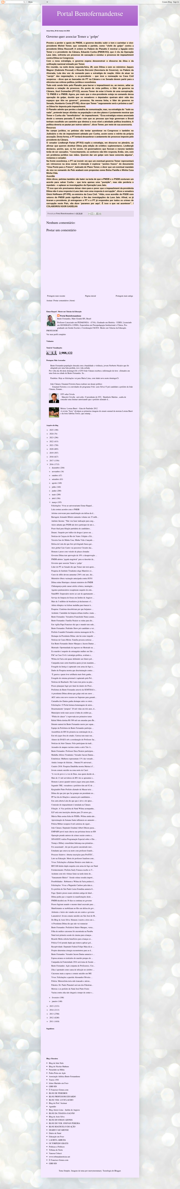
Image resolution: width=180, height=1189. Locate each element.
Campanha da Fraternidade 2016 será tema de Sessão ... (73, 962)
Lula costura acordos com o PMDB (65, 509)
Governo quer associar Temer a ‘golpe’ (66, 563)
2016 (52, 464)
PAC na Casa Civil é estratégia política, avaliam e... (71, 655)
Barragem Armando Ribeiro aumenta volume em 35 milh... (75, 517)
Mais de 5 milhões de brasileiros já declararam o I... (72, 601)
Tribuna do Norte (56, 1150)
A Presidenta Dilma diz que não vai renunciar (69, 923)
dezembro (56, 467)
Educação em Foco (56, 1136)
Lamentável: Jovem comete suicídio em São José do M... (73, 915)
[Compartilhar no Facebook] (97, 213)
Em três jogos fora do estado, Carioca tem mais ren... (72, 735)
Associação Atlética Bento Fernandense (64, 1076)
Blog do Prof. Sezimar (58, 1103)
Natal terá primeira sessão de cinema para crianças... (72, 935)
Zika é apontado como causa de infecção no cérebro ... (73, 969)
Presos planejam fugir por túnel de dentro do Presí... (72, 685)
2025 (52, 430)
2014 (52, 1009)
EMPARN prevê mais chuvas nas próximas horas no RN (73, 831)
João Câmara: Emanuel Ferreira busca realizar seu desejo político (76, 384)
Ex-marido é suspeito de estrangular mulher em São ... (73, 651)
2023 (52, 437)
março (54, 502)
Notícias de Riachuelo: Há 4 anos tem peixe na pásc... (72, 682)
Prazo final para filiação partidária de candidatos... (71, 528)
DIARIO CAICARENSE (59, 1130)
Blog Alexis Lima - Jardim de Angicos (64, 1109)
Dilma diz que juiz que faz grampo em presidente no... (73, 793)
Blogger (117, 1170)
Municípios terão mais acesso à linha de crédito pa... (72, 712)
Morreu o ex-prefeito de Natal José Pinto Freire (70, 988)
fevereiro (56, 997)
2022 (52, 441)
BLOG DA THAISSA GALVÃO (62, 1113)
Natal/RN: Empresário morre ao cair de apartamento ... (73, 593)
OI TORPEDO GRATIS (58, 1143)
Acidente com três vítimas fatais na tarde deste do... (71, 873)
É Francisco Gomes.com (58, 1089)
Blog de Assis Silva (56, 1116)
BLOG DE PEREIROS (58, 1093)
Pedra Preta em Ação (57, 1073)
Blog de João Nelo (56, 1063)
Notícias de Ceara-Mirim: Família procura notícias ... (72, 639)
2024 (52, 433)
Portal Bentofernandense (70, 315)
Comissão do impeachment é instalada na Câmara (70, 804)
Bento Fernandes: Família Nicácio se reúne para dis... (72, 620)
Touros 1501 (54, 1079)
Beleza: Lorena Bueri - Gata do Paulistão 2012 (79, 408)
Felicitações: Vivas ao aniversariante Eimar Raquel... (72, 505)
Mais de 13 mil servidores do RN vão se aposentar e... (72, 778)
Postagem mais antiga (124, 295)
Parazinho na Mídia (56, 1069)
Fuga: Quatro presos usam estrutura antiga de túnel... (72, 893)
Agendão (52, 1106)
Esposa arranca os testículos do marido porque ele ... (72, 958)
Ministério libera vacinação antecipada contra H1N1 (72, 578)
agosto (55, 483)
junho (54, 490)
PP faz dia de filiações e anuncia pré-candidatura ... (71, 797)
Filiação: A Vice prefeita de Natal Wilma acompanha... (73, 808)
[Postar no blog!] (92, 213)
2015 (52, 1006)
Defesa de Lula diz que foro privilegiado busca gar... (72, 544)
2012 (52, 1017)
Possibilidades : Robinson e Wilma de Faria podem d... (73, 881)
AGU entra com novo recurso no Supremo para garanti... (74, 697)
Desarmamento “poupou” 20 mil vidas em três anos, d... (73, 708)
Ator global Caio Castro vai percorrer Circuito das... (72, 547)
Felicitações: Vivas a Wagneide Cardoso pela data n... (72, 885)
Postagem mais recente (56, 295)
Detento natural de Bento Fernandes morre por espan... (73, 724)
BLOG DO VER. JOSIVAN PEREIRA (64, 1123)
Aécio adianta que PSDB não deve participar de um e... (73, 524)
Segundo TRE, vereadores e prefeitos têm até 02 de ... (72, 785)
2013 (52, 1013)
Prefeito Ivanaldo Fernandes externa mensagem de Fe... (73, 632)
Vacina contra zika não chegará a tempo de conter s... (72, 992)
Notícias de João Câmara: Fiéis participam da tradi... (72, 743)
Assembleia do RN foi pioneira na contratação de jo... (72, 731)
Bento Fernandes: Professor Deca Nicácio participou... (72, 751)
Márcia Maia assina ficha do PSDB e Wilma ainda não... (73, 816)
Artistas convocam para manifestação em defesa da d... (73, 513)
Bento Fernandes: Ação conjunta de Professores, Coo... (73, 965)
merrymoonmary (95, 1170)
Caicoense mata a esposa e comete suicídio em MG (71, 973)
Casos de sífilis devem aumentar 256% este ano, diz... (72, 574)
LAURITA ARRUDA (57, 1140)
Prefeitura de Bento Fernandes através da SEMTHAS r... (73, 689)
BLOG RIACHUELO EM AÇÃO (62, 1126)
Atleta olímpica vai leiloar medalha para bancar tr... (71, 605)
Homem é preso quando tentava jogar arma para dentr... (73, 781)
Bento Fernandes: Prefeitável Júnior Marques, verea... (72, 927)
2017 (52, 460)
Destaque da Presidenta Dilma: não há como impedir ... (73, 636)
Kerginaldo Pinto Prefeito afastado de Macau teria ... (72, 789)
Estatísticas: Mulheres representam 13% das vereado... (72, 758)
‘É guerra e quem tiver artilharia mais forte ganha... (72, 674)
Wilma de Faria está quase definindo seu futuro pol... (72, 659)
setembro (56, 479)
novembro (56, 471)
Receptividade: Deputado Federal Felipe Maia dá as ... (72, 946)
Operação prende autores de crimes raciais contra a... (72, 835)
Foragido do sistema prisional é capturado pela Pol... (72, 678)
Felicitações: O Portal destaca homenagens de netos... (72, 705)
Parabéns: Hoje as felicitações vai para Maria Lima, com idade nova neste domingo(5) (84, 378)
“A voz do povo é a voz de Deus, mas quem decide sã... (73, 774)
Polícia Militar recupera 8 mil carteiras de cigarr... (71, 823)
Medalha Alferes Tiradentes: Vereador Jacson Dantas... (73, 754)
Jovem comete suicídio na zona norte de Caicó (69, 770)
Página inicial (90, 295)
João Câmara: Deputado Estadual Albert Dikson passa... (73, 827)
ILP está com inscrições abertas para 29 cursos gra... (72, 812)
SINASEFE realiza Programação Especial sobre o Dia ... (74, 839)
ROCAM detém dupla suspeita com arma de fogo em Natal (74, 866)
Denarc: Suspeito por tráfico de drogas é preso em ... (72, 532)
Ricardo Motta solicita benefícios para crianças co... (71, 939)
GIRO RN (53, 1086)
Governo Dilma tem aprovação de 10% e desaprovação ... (74, 555)
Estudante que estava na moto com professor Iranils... (72, 850)
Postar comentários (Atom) (64, 300)
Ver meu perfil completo (56, 334)
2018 (52, 456)
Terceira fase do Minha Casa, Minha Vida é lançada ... (72, 540)
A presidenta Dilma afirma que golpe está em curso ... (72, 693)
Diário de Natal (55, 1133)
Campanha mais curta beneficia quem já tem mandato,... (73, 662)
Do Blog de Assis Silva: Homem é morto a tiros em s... (73, 919)
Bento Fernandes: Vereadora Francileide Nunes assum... (73, 616)
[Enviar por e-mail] (89, 213)
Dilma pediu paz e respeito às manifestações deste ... (72, 896)
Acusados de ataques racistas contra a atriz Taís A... (71, 747)
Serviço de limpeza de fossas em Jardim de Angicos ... (72, 597)
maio (54, 494)
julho (54, 487)
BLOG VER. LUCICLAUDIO (61, 1100)
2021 (52, 445)
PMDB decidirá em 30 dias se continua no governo (71, 900)
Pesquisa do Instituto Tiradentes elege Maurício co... (72, 570)
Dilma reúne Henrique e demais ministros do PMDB (72, 582)
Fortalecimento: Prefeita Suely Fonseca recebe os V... (72, 870)
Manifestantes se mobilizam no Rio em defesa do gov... (73, 908)
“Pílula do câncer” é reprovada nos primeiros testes (71, 716)
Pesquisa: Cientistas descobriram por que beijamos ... (72, 609)
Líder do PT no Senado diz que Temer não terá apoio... (73, 566)
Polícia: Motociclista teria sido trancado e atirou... (71, 981)
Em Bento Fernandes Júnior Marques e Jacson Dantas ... (73, 643)
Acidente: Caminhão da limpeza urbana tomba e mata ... (73, 613)
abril (54, 498)
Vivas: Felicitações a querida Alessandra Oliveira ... (72, 977)
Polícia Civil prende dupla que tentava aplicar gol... (71, 942)
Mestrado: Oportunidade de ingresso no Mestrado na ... (73, 647)
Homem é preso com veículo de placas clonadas (70, 551)
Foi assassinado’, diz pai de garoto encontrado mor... (72, 846)
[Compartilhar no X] (94, 213)
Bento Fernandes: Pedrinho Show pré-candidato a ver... (73, 628)
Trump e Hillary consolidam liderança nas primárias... (72, 843)
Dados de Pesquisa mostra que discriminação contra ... (72, 670)
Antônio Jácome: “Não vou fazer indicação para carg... (73, 521)
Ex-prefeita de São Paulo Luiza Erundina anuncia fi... (72, 889)
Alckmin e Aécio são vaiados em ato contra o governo (72, 912)
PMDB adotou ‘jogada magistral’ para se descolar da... (73, 559)
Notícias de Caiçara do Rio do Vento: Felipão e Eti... (72, 536)
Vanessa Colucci (55, 1153)
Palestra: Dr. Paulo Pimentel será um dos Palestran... (72, 985)
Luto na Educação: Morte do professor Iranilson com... (73, 858)
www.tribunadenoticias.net (59, 1156)
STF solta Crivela (67, 394)
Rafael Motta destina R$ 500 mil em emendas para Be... (73, 720)
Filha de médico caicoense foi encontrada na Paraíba (72, 931)
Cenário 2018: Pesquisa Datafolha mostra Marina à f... (72, 766)
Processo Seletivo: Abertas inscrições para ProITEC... (72, 854)
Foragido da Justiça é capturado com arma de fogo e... (72, 666)
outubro (55, 475)
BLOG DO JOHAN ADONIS (61, 1119)
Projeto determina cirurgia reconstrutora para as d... (72, 950)
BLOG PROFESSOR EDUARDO (62, 1096)
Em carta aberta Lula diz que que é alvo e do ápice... (72, 800)
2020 (52, 449)
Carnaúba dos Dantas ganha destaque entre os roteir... (72, 701)
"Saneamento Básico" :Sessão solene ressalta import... (72, 877)
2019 (52, 452)
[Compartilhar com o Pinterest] (100, 213)
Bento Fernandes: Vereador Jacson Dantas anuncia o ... (73, 954)
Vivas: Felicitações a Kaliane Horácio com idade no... (72, 862)
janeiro (55, 1001)
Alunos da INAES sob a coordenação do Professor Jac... (73, 739)
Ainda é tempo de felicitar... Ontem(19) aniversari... (72, 762)
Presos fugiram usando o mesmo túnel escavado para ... (73, 904)
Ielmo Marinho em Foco (58, 1083)
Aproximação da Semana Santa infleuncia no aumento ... (73, 820)
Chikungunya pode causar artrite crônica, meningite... (72, 586)
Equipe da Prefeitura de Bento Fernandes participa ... (72, 728)
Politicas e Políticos (57, 1146)
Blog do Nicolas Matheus (59, 1066)
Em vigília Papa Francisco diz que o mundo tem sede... (73, 624)
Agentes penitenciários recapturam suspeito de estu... (72, 590)
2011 (52, 1021)
